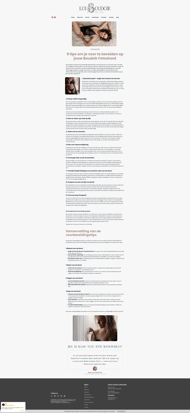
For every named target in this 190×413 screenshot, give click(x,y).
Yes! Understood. (121, 411)
